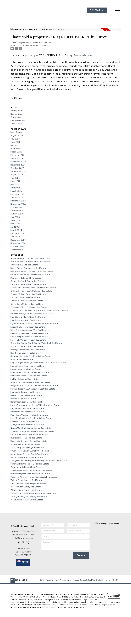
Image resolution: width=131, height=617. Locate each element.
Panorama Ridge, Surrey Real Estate (33, 45)
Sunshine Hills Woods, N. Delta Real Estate (29, 463)
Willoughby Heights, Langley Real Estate (28, 496)
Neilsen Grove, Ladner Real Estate (26, 395)
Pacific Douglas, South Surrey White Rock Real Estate (35, 405)
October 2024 (17, 207)
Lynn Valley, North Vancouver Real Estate (29, 372)
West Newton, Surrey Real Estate (25, 486)
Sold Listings (16, 123)
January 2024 (17, 236)
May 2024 (15, 223)
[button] (97, 10)
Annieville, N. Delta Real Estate (24, 264)
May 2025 (15, 184)
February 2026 (17, 155)
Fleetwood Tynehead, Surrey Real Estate (29, 333)
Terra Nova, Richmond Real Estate (26, 467)
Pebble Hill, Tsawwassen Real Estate (27, 411)
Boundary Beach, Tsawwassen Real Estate (30, 274)
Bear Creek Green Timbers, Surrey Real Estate (31, 271)
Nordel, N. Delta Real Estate (23, 398)
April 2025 (15, 187)
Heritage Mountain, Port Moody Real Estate (30, 356)
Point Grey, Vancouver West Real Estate (29, 415)
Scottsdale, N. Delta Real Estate (25, 444)
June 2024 (15, 220)
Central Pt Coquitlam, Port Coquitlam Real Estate (33, 287)
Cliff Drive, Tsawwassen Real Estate (26, 300)
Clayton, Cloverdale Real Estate (25, 297)
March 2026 (16, 151)
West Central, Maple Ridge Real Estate (28, 483)
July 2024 (15, 217)
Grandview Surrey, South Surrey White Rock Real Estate (36, 343)
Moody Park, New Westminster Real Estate (30, 382)
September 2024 (18, 210)
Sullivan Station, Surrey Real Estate (26, 457)
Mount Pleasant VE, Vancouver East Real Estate (32, 388)
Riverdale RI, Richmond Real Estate (26, 437)
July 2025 (15, 178)
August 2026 (16, 135)
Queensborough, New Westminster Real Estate (32, 431)
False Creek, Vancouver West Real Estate (29, 330)
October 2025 (17, 168)
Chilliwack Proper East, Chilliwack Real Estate (31, 291)
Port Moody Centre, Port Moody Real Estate (31, 418)
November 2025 (18, 164)
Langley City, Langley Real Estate (25, 369)
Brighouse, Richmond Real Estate (25, 278)
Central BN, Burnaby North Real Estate (28, 284)
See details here (82, 55)
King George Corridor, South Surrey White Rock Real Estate (38, 362)
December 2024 (18, 200)
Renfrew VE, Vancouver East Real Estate (29, 434)
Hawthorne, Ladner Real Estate (24, 353)
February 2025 (17, 194)
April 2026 (15, 148)
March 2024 (16, 230)
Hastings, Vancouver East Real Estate (27, 349)
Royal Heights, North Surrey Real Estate (28, 441)
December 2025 (18, 161)
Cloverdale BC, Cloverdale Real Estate (28, 304)
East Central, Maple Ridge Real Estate (27, 317)
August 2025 (16, 174)
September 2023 (18, 249)
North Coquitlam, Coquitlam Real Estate (29, 401)
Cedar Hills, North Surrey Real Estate (27, 281)
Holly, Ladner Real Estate (21, 359)
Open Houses (16, 117)
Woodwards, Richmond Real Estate (26, 499)
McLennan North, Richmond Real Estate (28, 375)
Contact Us (97, 10)
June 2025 (15, 181)
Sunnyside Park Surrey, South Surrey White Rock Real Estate (38, 460)
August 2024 (16, 213)
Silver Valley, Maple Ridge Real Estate (27, 447)
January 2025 (17, 197)
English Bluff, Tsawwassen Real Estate (27, 327)
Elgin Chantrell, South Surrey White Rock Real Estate (34, 323)
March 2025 (16, 191)
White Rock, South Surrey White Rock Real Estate (33, 493)
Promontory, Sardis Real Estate (25, 421)
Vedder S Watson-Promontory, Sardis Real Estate (33, 477)
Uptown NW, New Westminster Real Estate (30, 473)
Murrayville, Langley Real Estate (25, 392)
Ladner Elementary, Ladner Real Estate (28, 366)
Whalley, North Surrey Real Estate (26, 490)
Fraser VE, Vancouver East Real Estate (28, 340)
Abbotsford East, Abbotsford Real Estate (30, 258)
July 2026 (15, 138)
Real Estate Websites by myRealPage (106, 580)
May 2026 (15, 145)
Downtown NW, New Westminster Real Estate (31, 313)
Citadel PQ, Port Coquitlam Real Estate (28, 294)
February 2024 (17, 233)
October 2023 (17, 246)
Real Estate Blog (18, 120)
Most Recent (16, 132)
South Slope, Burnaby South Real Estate (29, 454)
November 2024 (18, 204)
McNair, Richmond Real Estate (24, 379)
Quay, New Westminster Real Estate (27, 424)
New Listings (16, 114)
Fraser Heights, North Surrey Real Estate (29, 336)
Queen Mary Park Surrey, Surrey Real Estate (30, 428)
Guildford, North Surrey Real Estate (26, 346)
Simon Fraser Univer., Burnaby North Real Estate (32, 450)
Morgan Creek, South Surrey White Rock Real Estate (34, 385)
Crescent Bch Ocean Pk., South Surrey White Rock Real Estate (39, 310)
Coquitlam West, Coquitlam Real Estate (28, 307)
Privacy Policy (85, 580)
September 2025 (18, 171)
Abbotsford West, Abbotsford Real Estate (30, 261)
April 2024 (15, 227)
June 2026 (15, 142)
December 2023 (18, 240)
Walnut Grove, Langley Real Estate (26, 480)
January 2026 (17, 158)
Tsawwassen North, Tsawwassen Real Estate (31, 470)
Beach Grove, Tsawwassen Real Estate (28, 268)
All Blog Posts (16, 110)
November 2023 (17, 243)
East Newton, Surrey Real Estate (25, 320)
